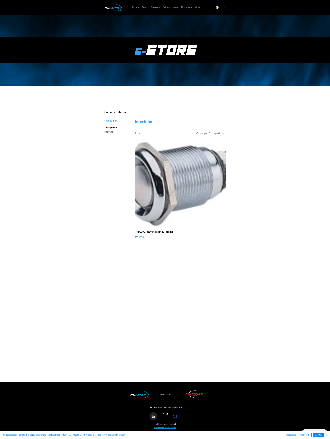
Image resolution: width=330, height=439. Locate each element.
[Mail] (175, 416)
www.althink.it (165, 394)
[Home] (153, 416)
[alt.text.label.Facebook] (163, 413)
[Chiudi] (326, 435)
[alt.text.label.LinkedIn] (167, 413)
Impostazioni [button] (290, 435)
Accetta (318, 435)
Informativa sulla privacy (114, 435)
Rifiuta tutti (304, 435)
